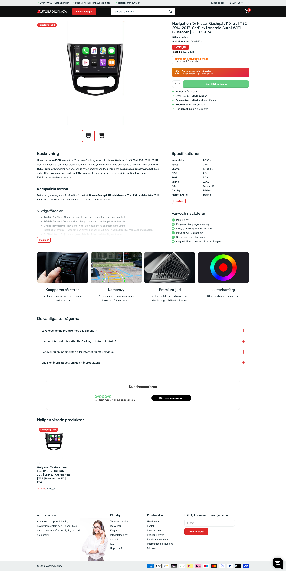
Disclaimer (115, 525)
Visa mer (44, 239)
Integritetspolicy (119, 534)
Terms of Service (119, 521)
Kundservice (155, 515)
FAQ (112, 543)
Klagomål (115, 530)
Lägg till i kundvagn (216, 84)
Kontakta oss (217, 2)
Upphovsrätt (117, 548)
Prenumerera (196, 531)
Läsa (178, 201)
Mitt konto (152, 548)
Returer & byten (155, 534)
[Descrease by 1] (180, 86)
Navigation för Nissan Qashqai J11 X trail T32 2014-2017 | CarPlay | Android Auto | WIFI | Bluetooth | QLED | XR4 (53, 474)
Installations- (154, 530)
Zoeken (170, 11)
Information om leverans (160, 543)
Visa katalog (83, 11)
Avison (184, 37)
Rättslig (115, 515)
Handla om (153, 521)
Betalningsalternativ (157, 539)
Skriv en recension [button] (171, 398)
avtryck (114, 539)
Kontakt (151, 525)
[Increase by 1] (180, 81)
